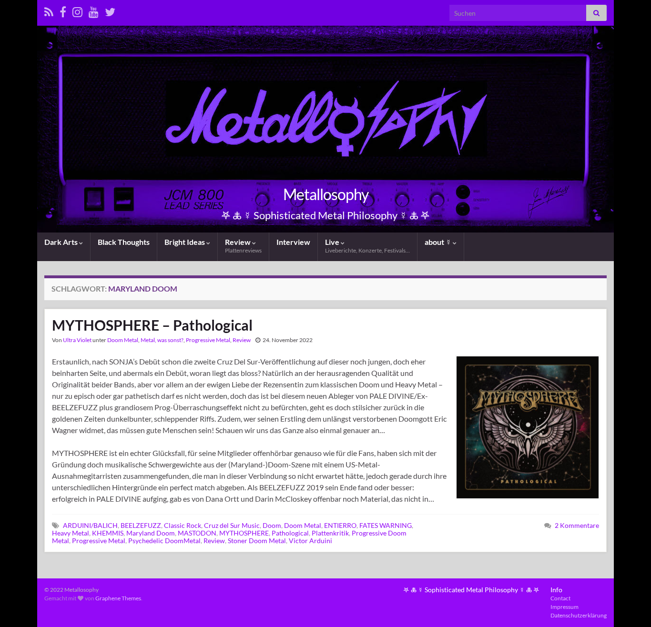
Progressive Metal (208, 340)
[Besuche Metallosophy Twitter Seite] (110, 10)
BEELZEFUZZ (141, 525)
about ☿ (439, 241)
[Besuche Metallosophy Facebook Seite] (63, 10)
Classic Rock (182, 525)
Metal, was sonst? (162, 340)
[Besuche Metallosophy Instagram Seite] (77, 10)
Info (556, 590)
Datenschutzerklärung (578, 615)
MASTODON (197, 533)
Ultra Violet (77, 340)
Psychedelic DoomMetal (164, 540)
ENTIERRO (340, 525)
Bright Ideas (185, 241)
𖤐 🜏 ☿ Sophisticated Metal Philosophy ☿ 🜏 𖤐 (471, 590)
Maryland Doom (150, 533)
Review (243, 245)
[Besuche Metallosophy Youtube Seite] (94, 10)
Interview (293, 241)
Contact (560, 598)
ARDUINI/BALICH (90, 525)
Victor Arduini (310, 540)
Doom (272, 525)
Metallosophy (325, 194)
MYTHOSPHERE (244, 533)
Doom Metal (122, 340)
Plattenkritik (330, 533)
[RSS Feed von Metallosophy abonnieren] (48, 10)
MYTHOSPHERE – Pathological (152, 325)
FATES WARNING (385, 525)
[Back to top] (629, 605)
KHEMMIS (107, 533)
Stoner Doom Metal (257, 540)
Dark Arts (61, 241)
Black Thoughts (124, 241)
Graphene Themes (118, 598)
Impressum (564, 606)
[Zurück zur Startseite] (325, 129)
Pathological (290, 533)
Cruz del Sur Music (232, 525)
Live (367, 245)
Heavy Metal (70, 533)
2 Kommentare (577, 525)
